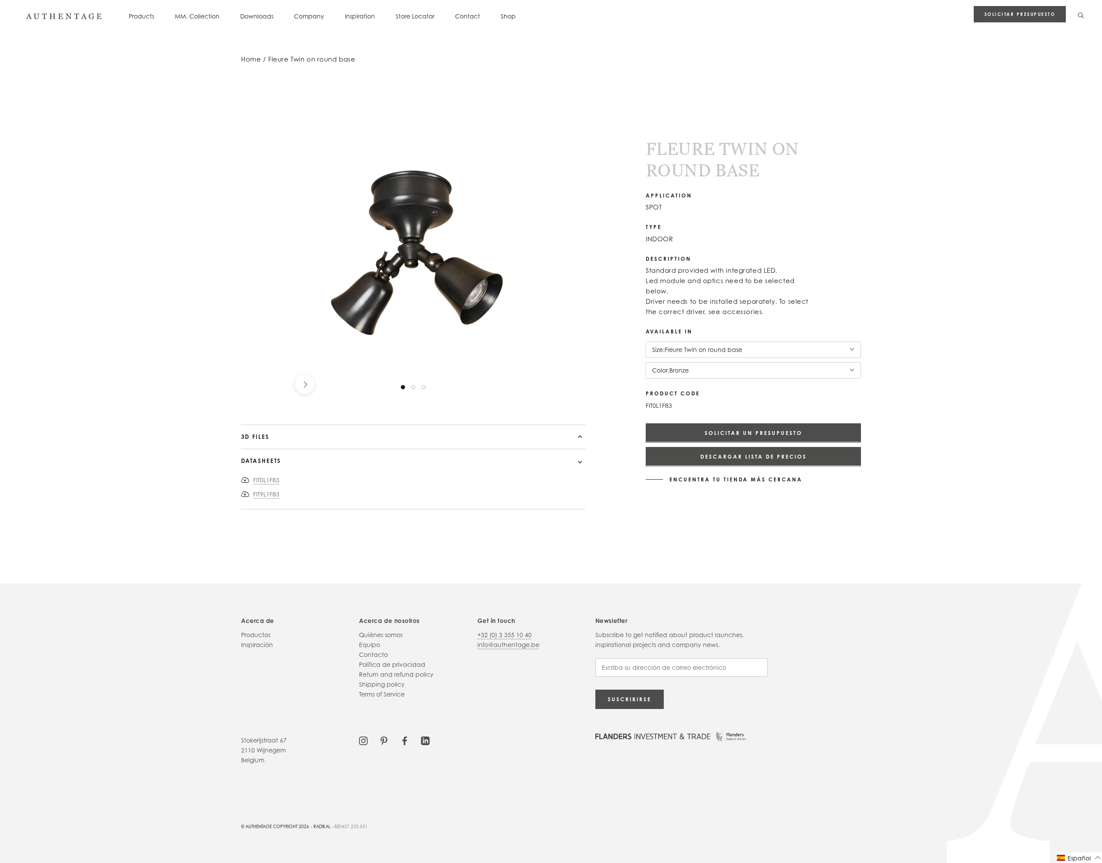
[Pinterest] (384, 740)
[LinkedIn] (425, 740)
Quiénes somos (380, 634)
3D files (255, 436)
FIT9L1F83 (266, 494)
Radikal (322, 826)
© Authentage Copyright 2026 (275, 826)
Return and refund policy (396, 674)
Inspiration (360, 16)
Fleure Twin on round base (312, 59)
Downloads (256, 16)
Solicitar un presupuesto (753, 432)
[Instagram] (363, 740)
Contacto (373, 654)
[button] (1079, 857)
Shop (508, 16)
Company (309, 16)
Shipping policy (382, 684)
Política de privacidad (392, 664)
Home (251, 59)
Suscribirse (629, 699)
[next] (304, 384)
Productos (255, 634)
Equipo (369, 644)
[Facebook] (404, 740)
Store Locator (415, 16)
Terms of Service (382, 694)
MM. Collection (197, 16)
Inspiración (257, 644)
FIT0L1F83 (266, 480)
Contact (467, 16)
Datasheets (261, 460)
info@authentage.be (508, 644)
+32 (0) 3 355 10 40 (504, 634)
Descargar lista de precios (753, 456)
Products (141, 16)
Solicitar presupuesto (1020, 14)
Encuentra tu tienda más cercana (735, 479)
